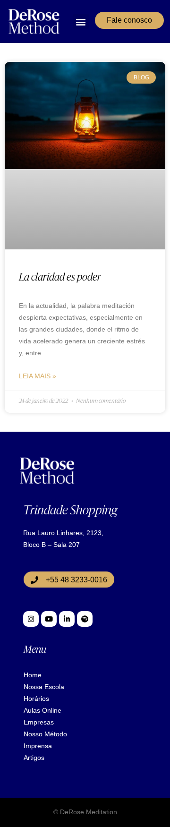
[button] (81, 21)
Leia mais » (37, 376)
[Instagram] (31, 619)
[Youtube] (49, 619)
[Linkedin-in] (67, 619)
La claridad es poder (60, 278)
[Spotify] (85, 619)
